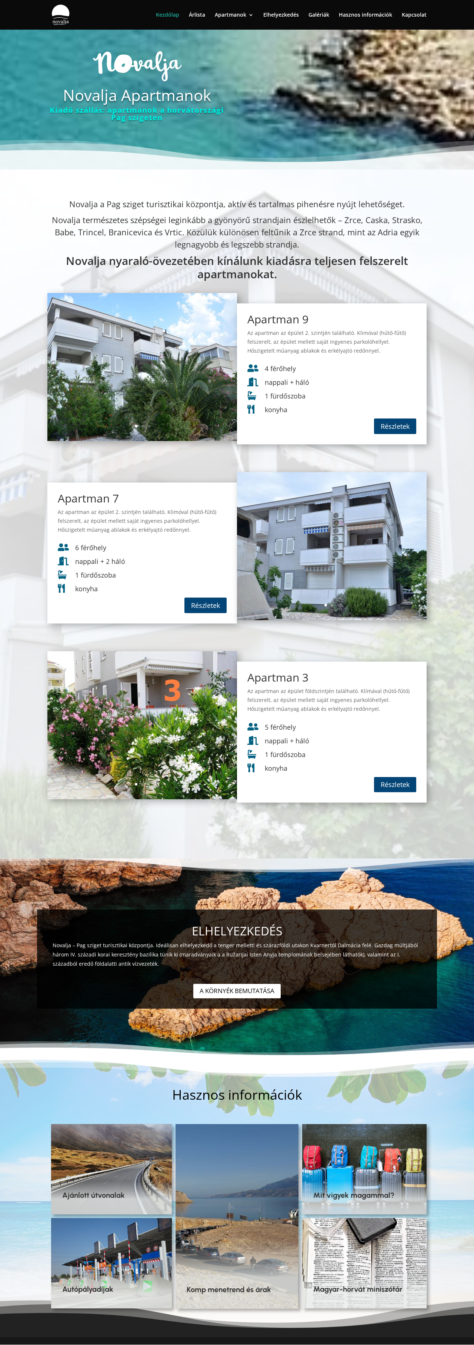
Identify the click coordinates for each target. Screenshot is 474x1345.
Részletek (395, 426)
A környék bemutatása (237, 990)
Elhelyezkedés (281, 15)
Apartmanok (230, 15)
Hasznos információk (365, 15)
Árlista (197, 15)
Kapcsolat (414, 15)
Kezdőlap (167, 15)
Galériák (318, 15)
